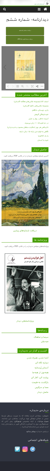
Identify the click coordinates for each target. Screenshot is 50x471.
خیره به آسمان (43, 140)
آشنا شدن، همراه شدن (37, 358)
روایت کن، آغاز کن (39, 377)
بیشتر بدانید (31, 431)
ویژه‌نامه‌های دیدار (25, 321)
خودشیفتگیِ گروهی (41, 114)
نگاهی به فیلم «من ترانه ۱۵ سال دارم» (33, 131)
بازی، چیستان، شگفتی (40, 110)
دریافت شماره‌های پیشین (25, 230)
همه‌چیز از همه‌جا (40, 372)
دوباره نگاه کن (41, 362)
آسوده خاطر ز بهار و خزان (38, 119)
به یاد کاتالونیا (43, 136)
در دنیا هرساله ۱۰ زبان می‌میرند (36, 123)
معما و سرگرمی (41, 387)
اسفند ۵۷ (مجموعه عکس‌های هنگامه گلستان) (31, 101)
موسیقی (44, 341)
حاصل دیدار (42, 392)
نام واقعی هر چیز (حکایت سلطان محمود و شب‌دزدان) (27, 127)
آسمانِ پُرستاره (41, 367)
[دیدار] (25, 2)
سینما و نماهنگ (41, 337)
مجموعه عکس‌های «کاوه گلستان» (35, 106)
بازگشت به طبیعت (40, 382)
